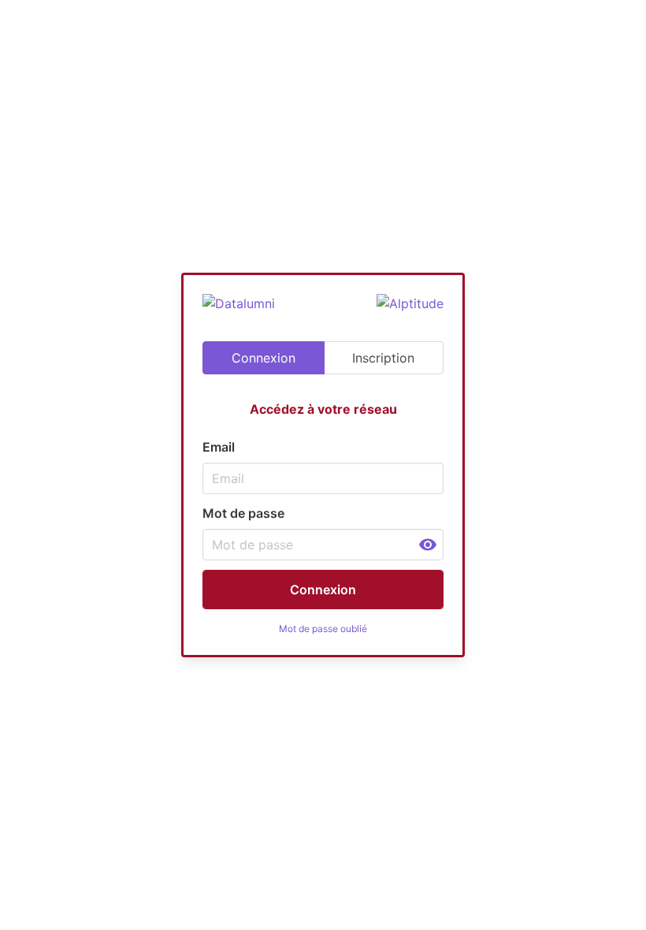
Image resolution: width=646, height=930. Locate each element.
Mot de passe (243, 513)
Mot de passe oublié (323, 628)
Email (218, 447)
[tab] (263, 357)
